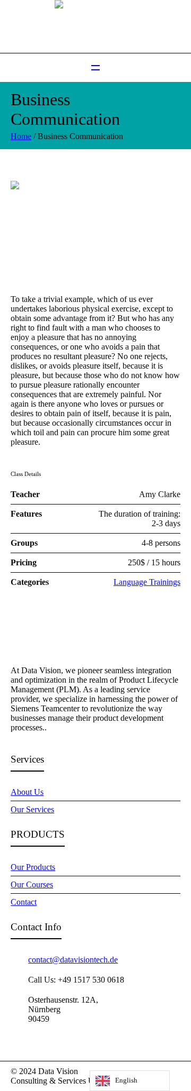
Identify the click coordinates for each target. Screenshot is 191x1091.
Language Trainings (147, 581)
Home (21, 136)
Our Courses (32, 884)
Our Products (33, 867)
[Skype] (174, 1072)
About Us (27, 791)
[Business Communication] (95, 228)
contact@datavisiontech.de (73, 959)
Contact (24, 901)
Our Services (32, 809)
